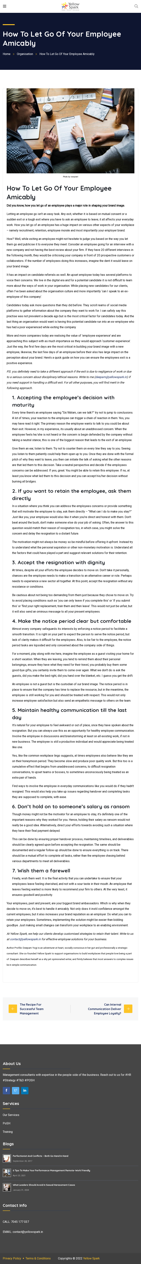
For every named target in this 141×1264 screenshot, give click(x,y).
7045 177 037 (20, 1222)
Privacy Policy (12, 1258)
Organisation (25, 54)
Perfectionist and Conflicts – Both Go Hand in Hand (40, 1156)
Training (8, 1132)
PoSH (6, 1123)
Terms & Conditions (38, 1258)
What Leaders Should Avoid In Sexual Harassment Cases (44, 1185)
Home (6, 54)
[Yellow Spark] (70, 6)
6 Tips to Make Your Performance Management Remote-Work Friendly (51, 1170)
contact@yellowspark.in (25, 939)
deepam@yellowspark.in (111, 377)
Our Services (11, 1115)
